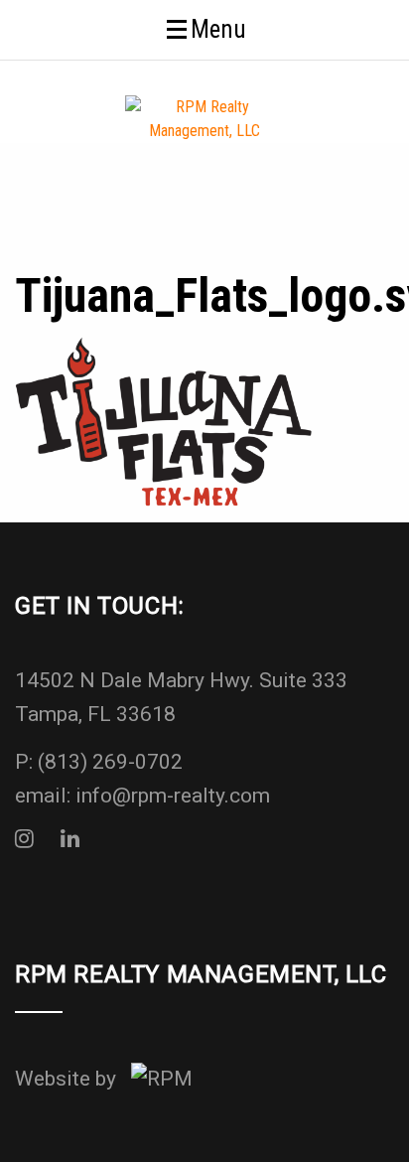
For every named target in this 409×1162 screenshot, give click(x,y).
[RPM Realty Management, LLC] (204, 117)
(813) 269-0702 (110, 762)
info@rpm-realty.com (172, 795)
